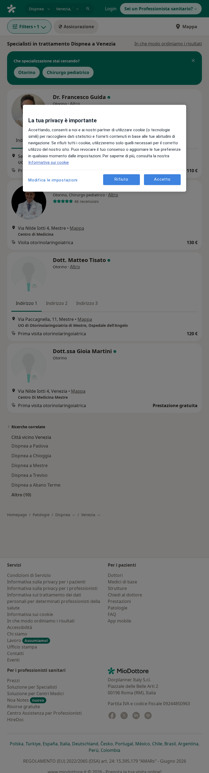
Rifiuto (121, 179)
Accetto (162, 179)
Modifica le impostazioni (53, 180)
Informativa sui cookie (48, 162)
